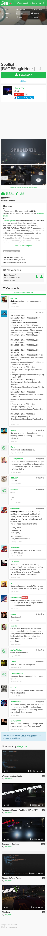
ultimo (13, 614)
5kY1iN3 (13, 687)
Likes (22, 195)
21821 (13, 312)
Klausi (13, 661)
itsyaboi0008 (15, 721)
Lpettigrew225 (16, 673)
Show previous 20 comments (23, 293)
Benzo (13, 430)
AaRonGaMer (16, 650)
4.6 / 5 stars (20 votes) (8, 200)
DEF (12, 583)
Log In (23, 735)
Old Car (13, 298)
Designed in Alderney (9, 924)
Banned (24, 598)
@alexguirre (15, 301)
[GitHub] (18, 91)
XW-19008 (14, 561)
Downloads (10, 195)
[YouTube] (15, 91)
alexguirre (19, 88)
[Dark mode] (40, 3)
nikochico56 (15, 597)
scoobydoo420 (16, 458)
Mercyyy (14, 447)
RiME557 (14, 478)
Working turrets (10, 220)
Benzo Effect (15, 701)
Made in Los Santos (9, 927)
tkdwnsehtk (15, 508)
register (32, 735)
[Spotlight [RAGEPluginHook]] (23, 151)
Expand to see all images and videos (23, 187)
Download (25, 75)
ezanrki (13, 626)
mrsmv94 (14, 489)
